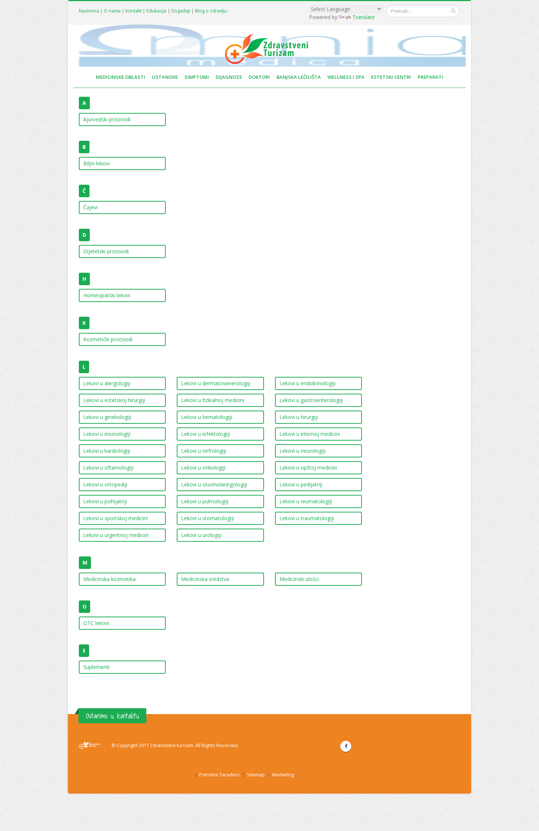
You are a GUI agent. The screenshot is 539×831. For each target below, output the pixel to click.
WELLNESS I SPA (345, 77)
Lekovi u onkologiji (203, 467)
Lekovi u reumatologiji (305, 501)
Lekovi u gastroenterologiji (311, 400)
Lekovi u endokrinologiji (307, 383)
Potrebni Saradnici (219, 775)
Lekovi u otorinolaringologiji (214, 484)
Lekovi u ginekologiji (107, 416)
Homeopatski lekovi (106, 295)
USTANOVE (165, 77)
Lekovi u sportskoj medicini (115, 518)
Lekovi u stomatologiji (207, 518)
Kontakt (133, 11)
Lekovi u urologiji (201, 535)
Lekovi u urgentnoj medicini (115, 535)
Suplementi (96, 666)
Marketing (283, 775)
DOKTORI (259, 77)
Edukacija (156, 11)
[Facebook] (345, 746)
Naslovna (89, 11)
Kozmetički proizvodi (107, 339)
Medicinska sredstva (205, 579)
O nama (112, 11)
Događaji (180, 11)
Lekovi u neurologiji (302, 450)
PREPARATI (430, 77)
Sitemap (256, 775)
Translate (363, 17)
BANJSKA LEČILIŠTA (298, 77)
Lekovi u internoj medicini (309, 433)
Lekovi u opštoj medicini (308, 467)
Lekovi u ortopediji (105, 484)
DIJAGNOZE (229, 77)
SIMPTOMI (196, 77)
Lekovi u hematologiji (206, 416)
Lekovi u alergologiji (107, 383)
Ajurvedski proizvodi (107, 119)
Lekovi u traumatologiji (306, 518)
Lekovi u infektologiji (205, 433)
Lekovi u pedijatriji (300, 484)
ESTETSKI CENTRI (391, 77)
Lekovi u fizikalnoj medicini (212, 400)
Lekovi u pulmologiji (204, 501)
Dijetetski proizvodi (106, 251)
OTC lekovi (96, 622)
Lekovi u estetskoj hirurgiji (114, 400)
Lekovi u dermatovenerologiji (215, 383)
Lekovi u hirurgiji (298, 416)
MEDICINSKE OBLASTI (120, 77)
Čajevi (90, 207)
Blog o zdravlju (211, 11)
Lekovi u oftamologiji (108, 467)
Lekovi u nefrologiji (203, 450)
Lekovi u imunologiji (107, 433)
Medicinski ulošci (299, 579)
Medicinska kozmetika (109, 579)
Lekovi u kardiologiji (106, 450)
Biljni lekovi (96, 163)
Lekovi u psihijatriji (105, 501)
